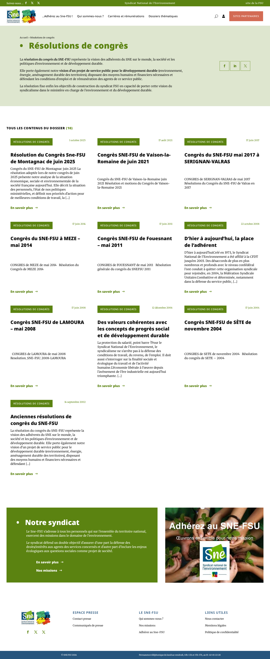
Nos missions (46, 570)
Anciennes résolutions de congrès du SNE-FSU (41, 419)
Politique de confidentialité (222, 632)
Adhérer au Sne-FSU (152, 632)
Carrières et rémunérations (126, 16)
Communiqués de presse (88, 625)
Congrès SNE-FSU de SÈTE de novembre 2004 (217, 325)
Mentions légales (215, 625)
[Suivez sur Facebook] (26, 3)
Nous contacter (214, 618)
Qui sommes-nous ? (90, 16)
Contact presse (82, 618)
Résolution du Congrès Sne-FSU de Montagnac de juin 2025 (47, 158)
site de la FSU (254, 3)
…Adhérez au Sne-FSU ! (57, 16)
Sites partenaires (246, 16)
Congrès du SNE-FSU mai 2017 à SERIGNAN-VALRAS (221, 158)
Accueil (24, 37)
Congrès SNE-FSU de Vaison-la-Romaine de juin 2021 (134, 158)
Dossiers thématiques (163, 16)
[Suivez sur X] (32, 3)
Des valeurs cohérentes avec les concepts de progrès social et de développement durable (133, 329)
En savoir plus (21, 208)
